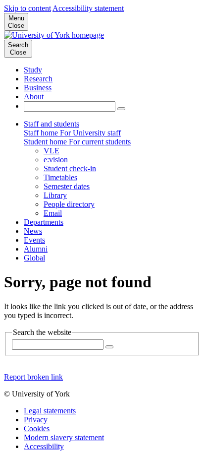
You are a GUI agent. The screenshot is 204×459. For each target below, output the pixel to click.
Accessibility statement (88, 8)
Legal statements (50, 410)
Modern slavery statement (64, 437)
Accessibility (44, 446)
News (33, 231)
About (34, 96)
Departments (43, 222)
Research (38, 78)
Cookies (37, 428)
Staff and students (51, 124)
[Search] (121, 108)
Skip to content (27, 8)
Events (34, 240)
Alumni (36, 249)
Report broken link (33, 377)
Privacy (36, 419)
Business (37, 87)
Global (34, 258)
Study (33, 70)
